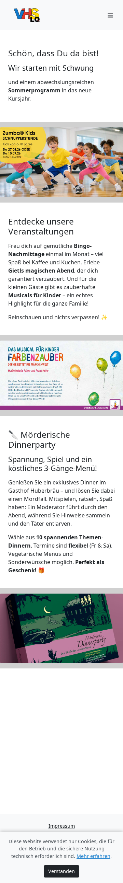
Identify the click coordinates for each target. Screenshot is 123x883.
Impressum (62, 826)
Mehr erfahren (93, 856)
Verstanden (61, 871)
